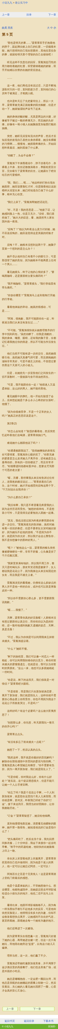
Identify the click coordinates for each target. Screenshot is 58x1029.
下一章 (52, 14)
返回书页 (10, 1021)
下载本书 (48, 1021)
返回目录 (29, 1021)
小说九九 (7, 2)
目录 (29, 14)
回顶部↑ (52, 1026)
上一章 (6, 14)
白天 (4, 27)
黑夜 (10, 27)
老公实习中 (21, 2)
